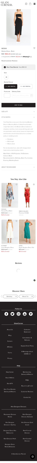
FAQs (27, 380)
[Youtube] (25, 314)
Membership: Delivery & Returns (27, 373)
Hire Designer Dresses (18, 407)
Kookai (20, 245)
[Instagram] (18, 314)
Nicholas (3, 209)
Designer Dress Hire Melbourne (9, 432)
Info (31, 56)
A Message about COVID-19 (27, 353)
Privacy (9, 358)
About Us (10, 329)
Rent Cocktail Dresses (27, 440)
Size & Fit (4, 111)
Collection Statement (27, 331)
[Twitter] (12, 314)
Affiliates (10, 347)
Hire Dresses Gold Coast (27, 424)
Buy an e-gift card (27, 386)
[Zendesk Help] (32, 456)
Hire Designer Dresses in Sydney (10, 424)
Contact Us (27, 397)
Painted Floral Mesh (6, 211)
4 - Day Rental (11, 86)
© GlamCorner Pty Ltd (18, 454)
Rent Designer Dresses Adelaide (27, 416)
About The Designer (8, 167)
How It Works (10, 378)
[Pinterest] (31, 314)
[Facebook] (6, 314)
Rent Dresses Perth (10, 439)
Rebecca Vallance (23, 211)
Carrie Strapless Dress (7, 247)
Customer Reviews (27, 391)
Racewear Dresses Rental (10, 416)
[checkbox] (5, 67)
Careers (9, 341)
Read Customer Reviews (9, 61)
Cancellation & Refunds (27, 339)
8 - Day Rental (26, 86)
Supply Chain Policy (27, 346)
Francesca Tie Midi (24, 213)
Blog (9, 335)
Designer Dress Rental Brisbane (10, 445)
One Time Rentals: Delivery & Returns (10, 390)
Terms (10, 353)
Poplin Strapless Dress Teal (26, 247)
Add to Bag (18, 105)
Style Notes (5, 117)
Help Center (10, 372)
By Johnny (4, 245)
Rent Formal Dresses (27, 432)
